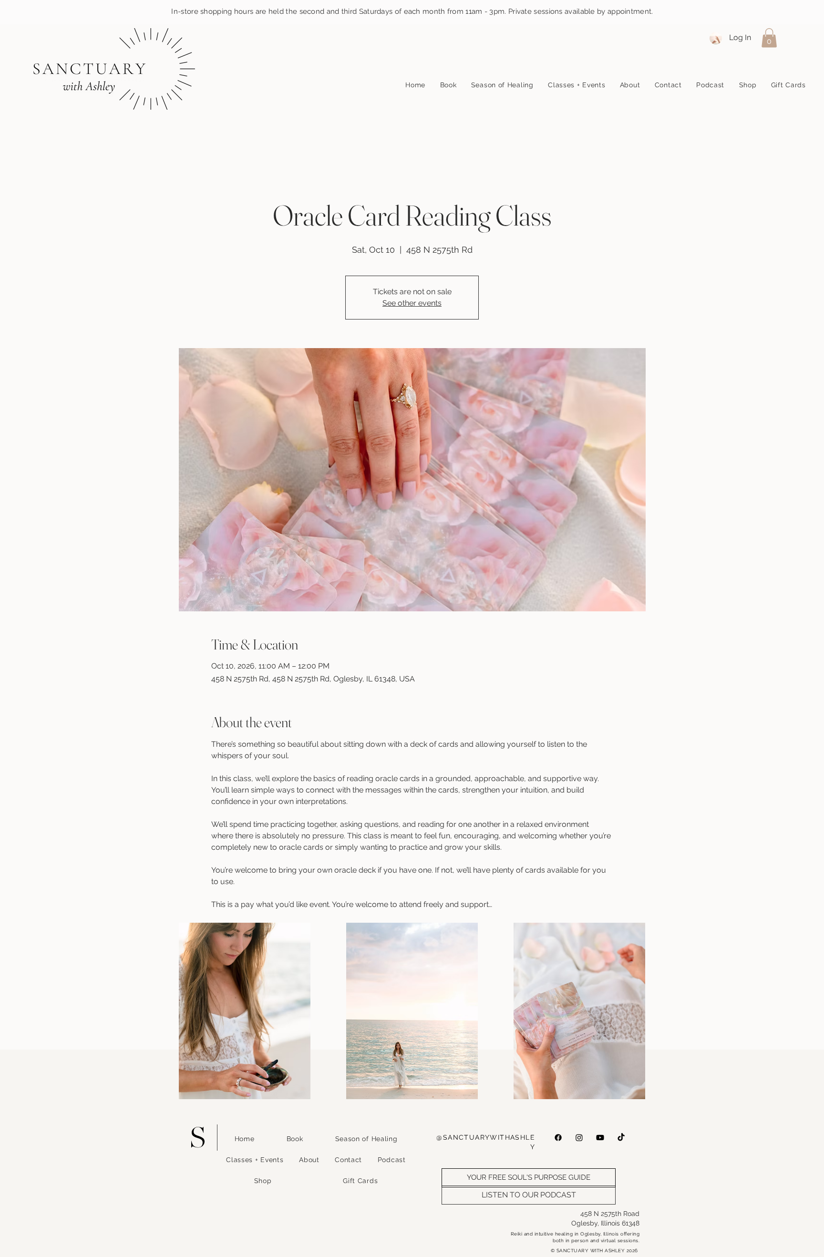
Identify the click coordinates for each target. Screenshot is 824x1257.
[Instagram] (579, 1137)
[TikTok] (621, 1137)
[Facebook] (558, 1137)
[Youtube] (600, 1137)
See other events (412, 303)
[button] (769, 38)
